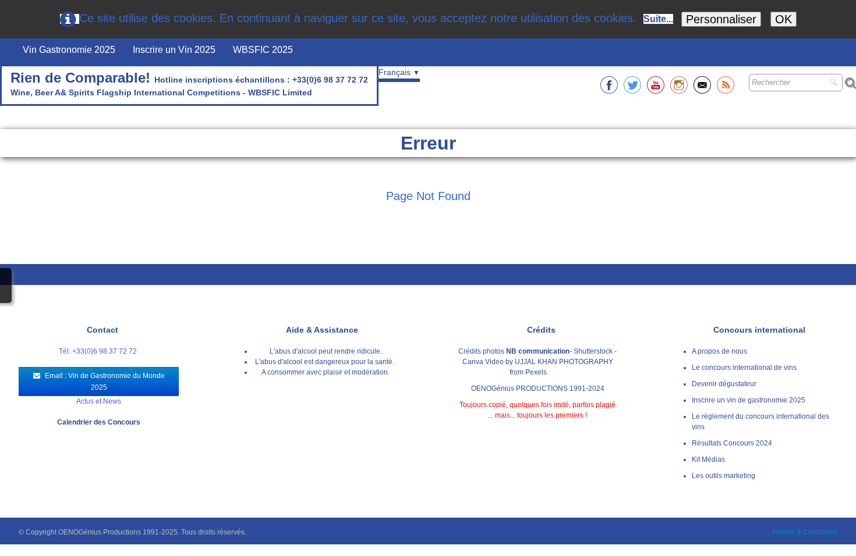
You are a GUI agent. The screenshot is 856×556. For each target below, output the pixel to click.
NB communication (538, 351)
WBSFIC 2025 (263, 50)
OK (783, 19)
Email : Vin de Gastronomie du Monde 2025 (105, 381)
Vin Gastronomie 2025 (69, 50)
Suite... (658, 19)
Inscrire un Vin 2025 (174, 50)
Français (399, 72)
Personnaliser (721, 19)
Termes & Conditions (804, 532)
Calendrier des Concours (98, 422)
